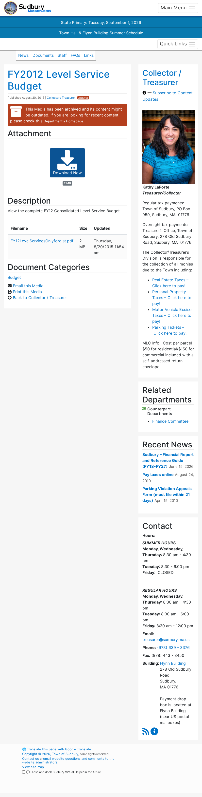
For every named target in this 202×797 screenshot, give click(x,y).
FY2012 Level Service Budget (59, 80)
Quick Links (174, 44)
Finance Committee (170, 421)
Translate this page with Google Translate (56, 749)
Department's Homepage (63, 121)
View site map (33, 767)
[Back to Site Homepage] (27, 8)
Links (89, 55)
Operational (162, 776)
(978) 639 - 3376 (173, 647)
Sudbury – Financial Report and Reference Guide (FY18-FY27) (168, 460)
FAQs (75, 55)
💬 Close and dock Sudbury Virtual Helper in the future (63, 772)
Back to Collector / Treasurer (40, 297)
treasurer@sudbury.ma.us (165, 639)
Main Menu (174, 8)
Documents (43, 55)
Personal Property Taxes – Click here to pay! (171, 297)
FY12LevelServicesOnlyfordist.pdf (42, 240)
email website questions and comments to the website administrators (68, 760)
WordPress (154, 749)
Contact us (30, 758)
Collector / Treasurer (61, 97)
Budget (14, 277)
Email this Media (28, 285)
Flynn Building (173, 663)
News (23, 55)
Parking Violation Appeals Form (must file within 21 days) (167, 494)
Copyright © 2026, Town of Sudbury (50, 754)
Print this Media (27, 291)
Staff (62, 55)
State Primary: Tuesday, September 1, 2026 (101, 22)
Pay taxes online (158, 474)
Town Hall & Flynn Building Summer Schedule (101, 32)
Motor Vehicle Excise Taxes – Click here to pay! (171, 315)
